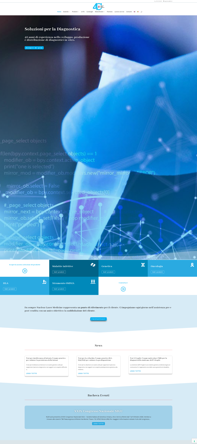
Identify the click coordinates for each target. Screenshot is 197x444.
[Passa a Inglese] (134, 12)
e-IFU (82, 12)
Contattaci (98, 319)
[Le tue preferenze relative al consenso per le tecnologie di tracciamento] (194, 441)
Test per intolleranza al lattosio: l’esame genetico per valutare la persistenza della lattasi (46, 359)
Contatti (129, 12)
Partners (110, 12)
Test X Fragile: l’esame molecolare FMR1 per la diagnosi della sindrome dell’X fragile (148, 359)
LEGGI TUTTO (98, 424)
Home (59, 12)
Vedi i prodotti (59, 272)
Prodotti (75, 12)
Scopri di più (34, 48)
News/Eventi (99, 12)
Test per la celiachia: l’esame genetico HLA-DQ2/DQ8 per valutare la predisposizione (95, 359)
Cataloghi (89, 12)
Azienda (65, 12)
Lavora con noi (119, 12)
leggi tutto (31, 373)
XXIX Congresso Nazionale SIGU (98, 411)
